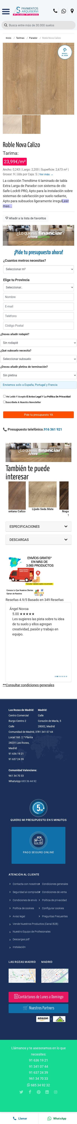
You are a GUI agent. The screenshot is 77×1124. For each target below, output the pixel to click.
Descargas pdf (21, 939)
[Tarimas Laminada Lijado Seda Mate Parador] (29, 494)
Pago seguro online (38, 852)
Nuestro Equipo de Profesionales (31, 931)
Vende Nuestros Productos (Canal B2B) (35, 923)
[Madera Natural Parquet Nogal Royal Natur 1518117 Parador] (60, 495)
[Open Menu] (5, 9)
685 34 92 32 (40, 1085)
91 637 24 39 (38, 1072)
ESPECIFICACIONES (25, 526)
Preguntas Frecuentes (55, 916)
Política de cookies (23, 908)
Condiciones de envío (25, 900)
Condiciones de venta (54, 892)
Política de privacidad (54, 900)
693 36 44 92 (28, 781)
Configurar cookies (53, 908)
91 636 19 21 (38, 1060)
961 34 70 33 (38, 1079)
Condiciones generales (55, 883)
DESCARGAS (19, 540)
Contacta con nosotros (26, 883)
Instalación (19, 947)
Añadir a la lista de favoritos (27, 218)
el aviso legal (33, 396)
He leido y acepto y (38, 396)
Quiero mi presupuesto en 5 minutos (38, 819)
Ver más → (46, 174)
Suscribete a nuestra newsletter (23, 402)
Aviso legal (19, 916)
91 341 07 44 (38, 1066)
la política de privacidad (57, 396)
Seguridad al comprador (27, 892)
